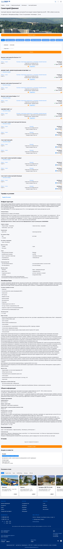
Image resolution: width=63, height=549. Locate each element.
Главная (2, 5)
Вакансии (45, 505)
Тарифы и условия (10, 40)
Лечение (27, 40)
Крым (14, 473)
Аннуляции (24, 507)
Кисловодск (24, 5)
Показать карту (31, 35)
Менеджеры (24, 511)
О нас (44, 503)
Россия (7, 5)
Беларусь (26, 473)
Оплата (2, 509)
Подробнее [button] (32, 66)
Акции (2, 507)
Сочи (2, 473)
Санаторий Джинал (32, 5)
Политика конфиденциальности (31, 547)
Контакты (45, 507)
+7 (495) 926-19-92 (5, 517)
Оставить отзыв (31, 446)
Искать (31, 52)
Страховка (24, 509)
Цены (3, 40)
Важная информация (5, 503)
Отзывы (52, 40)
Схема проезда (35, 521)
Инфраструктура (20, 40)
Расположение (45, 40)
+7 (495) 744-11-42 (5, 519)
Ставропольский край (15, 5)
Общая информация (35, 40)
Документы (3, 505)
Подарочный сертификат (6, 511)
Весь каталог (45, 509)
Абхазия (31, 473)
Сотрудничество (25, 503)
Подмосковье (8, 473)
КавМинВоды (19, 473)
